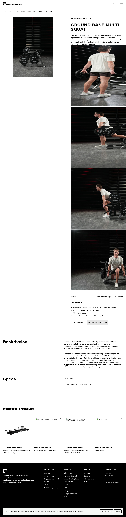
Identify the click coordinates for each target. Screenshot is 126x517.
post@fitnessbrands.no (112, 482)
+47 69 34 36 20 (110, 480)
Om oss (87, 473)
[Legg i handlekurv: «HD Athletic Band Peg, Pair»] (59, 418)
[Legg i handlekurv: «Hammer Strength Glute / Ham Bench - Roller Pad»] (90, 418)
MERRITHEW (69, 482)
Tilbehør (47, 485)
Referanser (88, 482)
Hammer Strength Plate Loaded (109, 296)
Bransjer (87, 476)
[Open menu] (121, 3)
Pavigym (67, 491)
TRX (65, 497)
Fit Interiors (68, 488)
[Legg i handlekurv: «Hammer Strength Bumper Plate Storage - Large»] (29, 418)
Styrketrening (14, 11)
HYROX (67, 485)
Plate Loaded (26, 11)
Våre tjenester (89, 479)
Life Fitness (68, 473)
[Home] (13, 3)
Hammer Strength (81, 18)
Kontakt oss (78, 322)
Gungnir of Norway (71, 494)
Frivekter (47, 482)
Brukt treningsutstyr (51, 488)
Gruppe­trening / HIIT (51, 479)
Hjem (5, 11)
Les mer (80, 511)
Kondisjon (47, 473)
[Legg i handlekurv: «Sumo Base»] (120, 418)
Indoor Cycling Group (72, 479)
